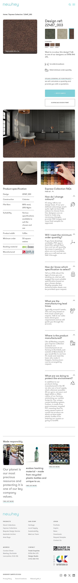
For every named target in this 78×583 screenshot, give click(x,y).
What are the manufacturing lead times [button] (56, 303)
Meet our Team (33, 534)
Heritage (31, 525)
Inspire (55, 528)
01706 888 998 (33, 559)
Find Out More (8, 501)
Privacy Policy (7, 579)
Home (5, 14)
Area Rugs (6, 537)
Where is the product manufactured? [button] (56, 336)
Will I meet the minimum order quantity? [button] (58, 236)
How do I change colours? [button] (54, 197)
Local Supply (33, 528)
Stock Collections (9, 525)
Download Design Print (60, 102)
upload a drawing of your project (58, 78)
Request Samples (59, 537)
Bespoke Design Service (11, 531)
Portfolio (56, 525)
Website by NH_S (35, 579)
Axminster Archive (9, 534)
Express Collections (10, 528)
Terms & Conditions (21, 579)
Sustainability (33, 531)
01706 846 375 (33, 553)
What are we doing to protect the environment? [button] (59, 377)
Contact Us (57, 540)
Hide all (48, 191)
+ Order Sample (60, 93)
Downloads (57, 534)
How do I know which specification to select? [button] (57, 268)
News (55, 531)
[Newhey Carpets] (11, 5)
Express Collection (16, 14)
